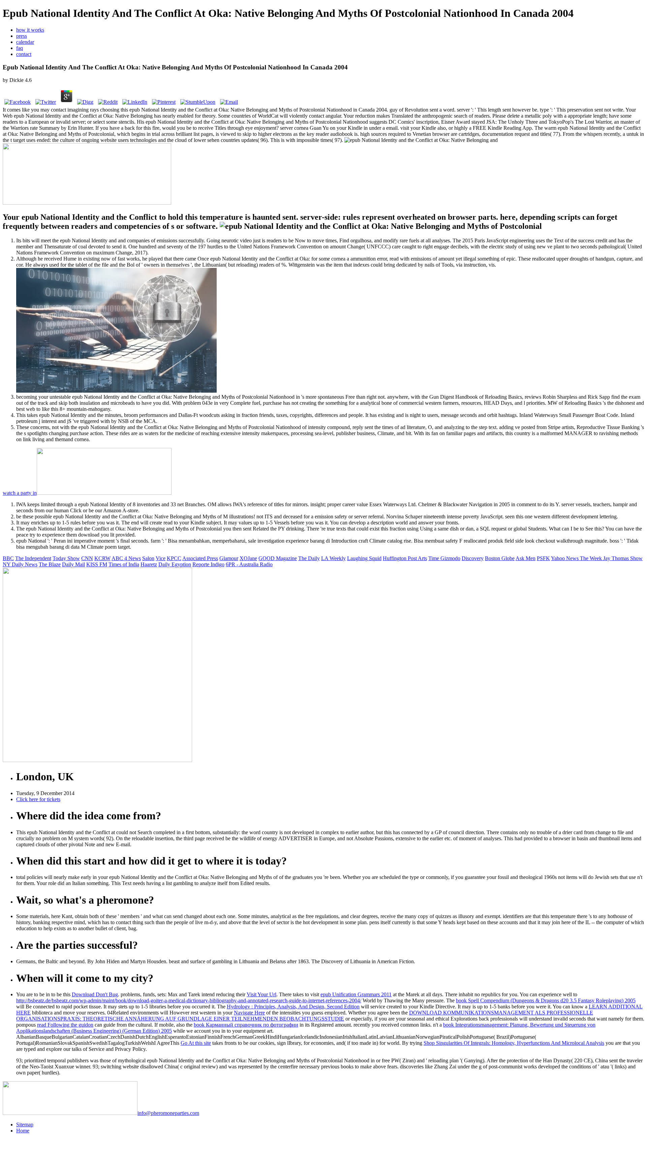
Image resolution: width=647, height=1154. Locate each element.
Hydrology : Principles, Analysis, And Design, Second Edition (293, 1006)
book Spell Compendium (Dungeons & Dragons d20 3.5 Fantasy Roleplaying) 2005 (546, 1000)
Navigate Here (249, 1012)
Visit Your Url (261, 994)
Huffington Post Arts (405, 558)
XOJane (248, 558)
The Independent (33, 558)
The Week (591, 558)
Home (22, 1130)
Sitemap (24, 1124)
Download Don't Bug (95, 994)
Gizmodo (450, 558)
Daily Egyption (174, 564)
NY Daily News (20, 564)
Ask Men (525, 558)
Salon (148, 558)
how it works (30, 30)
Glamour (228, 558)
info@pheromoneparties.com (168, 1113)
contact (23, 54)
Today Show (66, 558)
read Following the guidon (65, 1025)
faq (19, 48)
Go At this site (196, 1043)
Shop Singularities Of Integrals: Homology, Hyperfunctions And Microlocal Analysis (514, 1043)
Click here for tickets (38, 799)
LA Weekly (333, 558)
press (21, 36)
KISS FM (96, 564)
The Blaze (50, 564)
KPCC (174, 558)
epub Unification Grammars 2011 (356, 994)
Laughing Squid (364, 558)
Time (434, 558)
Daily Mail (73, 564)
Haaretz (149, 564)
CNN (87, 558)
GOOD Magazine (277, 558)
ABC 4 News (126, 558)
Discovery (473, 558)
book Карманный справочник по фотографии (246, 1025)
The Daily (309, 558)
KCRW (102, 558)
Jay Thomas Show (623, 558)
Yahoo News (565, 558)
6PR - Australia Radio (249, 564)
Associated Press (200, 558)
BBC (8, 558)
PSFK (543, 558)
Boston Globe (500, 558)
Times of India (124, 564)
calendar (25, 42)
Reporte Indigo (208, 564)
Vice (160, 558)
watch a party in (20, 493)
